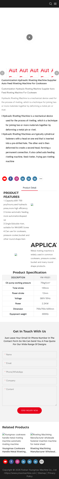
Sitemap (42, 473)
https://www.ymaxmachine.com (20, 473)
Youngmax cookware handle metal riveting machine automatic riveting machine (14, 450)
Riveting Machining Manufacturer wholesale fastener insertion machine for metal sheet (43, 450)
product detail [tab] (29, 187)
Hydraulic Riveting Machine (16, 116)
